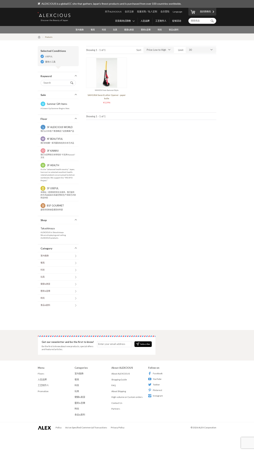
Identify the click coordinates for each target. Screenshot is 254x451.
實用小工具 (50, 62)
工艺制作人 (160, 21)
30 (190, 49)
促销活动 (176, 21)
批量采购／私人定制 (147, 11)
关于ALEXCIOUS (113, 11)
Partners (115, 408)
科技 (104, 29)
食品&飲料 (174, 29)
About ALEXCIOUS (120, 373)
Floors (41, 373)
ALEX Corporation (207, 427)
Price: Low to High (156, 49)
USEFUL (49, 56)
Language (177, 11)
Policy (59, 427)
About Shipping (118, 391)
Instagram (158, 395)
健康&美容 (129, 29)
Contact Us (116, 403)
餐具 (93, 29)
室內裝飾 (79, 29)
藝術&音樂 (146, 29)
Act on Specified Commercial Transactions (86, 427)
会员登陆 (164, 11)
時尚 (160, 29)
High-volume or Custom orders (127, 397)
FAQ (113, 385)
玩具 (115, 29)
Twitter (156, 384)
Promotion (43, 391)
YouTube (157, 379)
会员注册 (129, 11)
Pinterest (157, 390)
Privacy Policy (117, 427)
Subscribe (145, 344)
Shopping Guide (119, 379)
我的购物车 (205, 11)
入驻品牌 (145, 21)
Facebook (158, 373)
